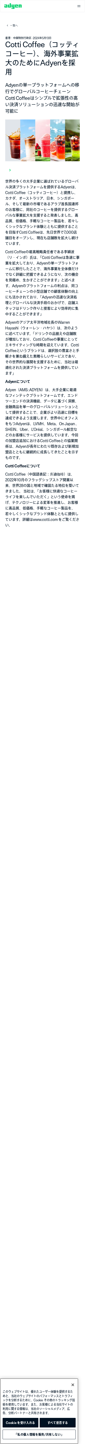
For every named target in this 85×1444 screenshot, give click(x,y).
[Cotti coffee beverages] (42, 169)
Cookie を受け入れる (20, 1422)
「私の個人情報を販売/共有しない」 (39, 1434)
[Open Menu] (79, 6)
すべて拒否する (58, 1422)
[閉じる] (73, 1385)
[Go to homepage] (13, 6)
